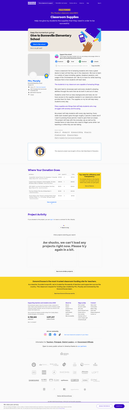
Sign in (99, 3)
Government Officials (85, 342)
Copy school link (95, 65)
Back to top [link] (65, 227)
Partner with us (73, 3)
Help (88, 3)
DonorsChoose (32, 3)
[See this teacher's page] (33, 75)
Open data (93, 310)
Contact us (93, 314)
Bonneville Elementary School (35, 83)
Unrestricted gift (82, 319)
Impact (67, 306)
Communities (94, 306)
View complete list (51, 202)
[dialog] (64, 406)
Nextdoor (84, 61)
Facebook (60, 61)
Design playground (95, 312)
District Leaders (68, 342)
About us (81, 3)
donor (32, 94)
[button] (78, 65)
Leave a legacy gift (82, 317)
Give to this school (39, 44)
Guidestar (41, 314)
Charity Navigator (32, 314)
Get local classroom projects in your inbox (76, 334)
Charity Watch (54, 312)
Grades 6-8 (66, 132)
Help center (93, 305)
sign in (52, 219)
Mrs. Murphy (34, 81)
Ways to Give (82, 303)
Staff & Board (69, 312)
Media (92, 308)
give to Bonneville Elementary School (70, 58)
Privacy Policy (62, 408)
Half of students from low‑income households (68, 138)
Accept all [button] (119, 406)
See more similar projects (64, 271)
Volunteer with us (82, 316)
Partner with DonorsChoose (64, 396)
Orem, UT (58, 132)
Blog (96, 308)
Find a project (81, 305)
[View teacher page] (39, 65)
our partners (82, 346)
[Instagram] (45, 334)
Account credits (82, 306)
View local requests (41, 87)
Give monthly (81, 314)
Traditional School (60, 135)
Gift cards (80, 308)
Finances (68, 310)
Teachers (50, 342)
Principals (57, 342)
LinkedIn (96, 61)
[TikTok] (60, 334)
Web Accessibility (70, 316)
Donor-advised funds (83, 310)
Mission (67, 305)
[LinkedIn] (50, 334)
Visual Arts (88, 132)
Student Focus (69, 308)
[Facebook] (55, 334)
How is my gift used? (36, 48)
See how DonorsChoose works (64, 293)
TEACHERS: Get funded (61, 3)
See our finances (89, 186)
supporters (32, 318)
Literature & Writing (77, 132)
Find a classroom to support (46, 3)
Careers (67, 314)
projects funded (51, 318)
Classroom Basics (73, 135)
